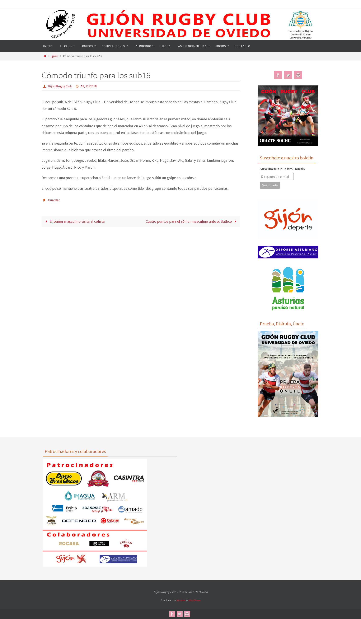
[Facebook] (278, 75)
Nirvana (180, 600)
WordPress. (194, 600)
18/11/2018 (89, 86)
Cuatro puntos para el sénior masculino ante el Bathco (189, 221)
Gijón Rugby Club (60, 86)
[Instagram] (298, 75)
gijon (55, 56)
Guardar (54, 200)
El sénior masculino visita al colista (77, 221)
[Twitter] (288, 75)
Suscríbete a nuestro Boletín (282, 169)
